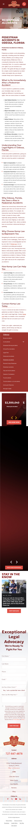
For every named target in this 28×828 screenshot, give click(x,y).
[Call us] (24, 4)
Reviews (14, 788)
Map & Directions (14, 768)
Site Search (14, 825)
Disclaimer (6, 823)
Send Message (14, 726)
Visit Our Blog (14, 611)
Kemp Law (14, 244)
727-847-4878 (14, 753)
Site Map (22, 823)
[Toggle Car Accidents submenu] (23, 342)
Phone (4, 672)
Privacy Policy (16, 719)
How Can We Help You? (9, 695)
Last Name (5, 664)
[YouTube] (16, 799)
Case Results (14, 784)
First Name (5, 656)
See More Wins (14, 422)
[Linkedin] (20, 799)
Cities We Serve (14, 777)
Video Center (14, 780)
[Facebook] (8, 799)
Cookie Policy (14, 823)
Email (3, 679)
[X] (12, 799)
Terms (23, 719)
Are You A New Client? (9, 687)
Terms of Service (18, 820)
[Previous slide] (12, 417)
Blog (14, 791)
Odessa (6, 335)
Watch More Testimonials (14, 567)
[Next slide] (15, 417)
